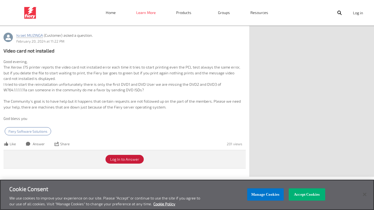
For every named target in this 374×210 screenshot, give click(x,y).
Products (183, 12)
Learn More (146, 12)
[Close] (364, 194)
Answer (39, 144)
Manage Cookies (265, 194)
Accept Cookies (307, 194)
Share (65, 144)
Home (111, 12)
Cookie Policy (164, 204)
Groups (224, 12)
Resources (259, 12)
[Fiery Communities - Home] (30, 13)
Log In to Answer (124, 159)
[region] (187, 195)
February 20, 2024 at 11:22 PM (40, 41)
